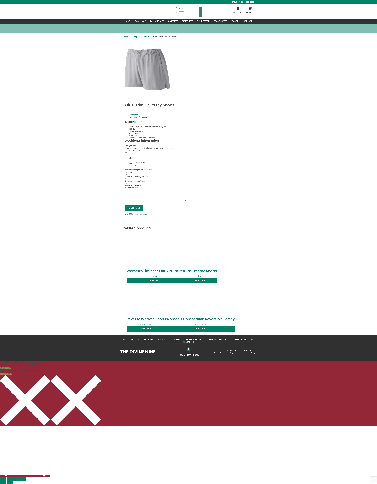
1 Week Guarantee (136, 185)
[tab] (157, 115)
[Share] (10, 479)
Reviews (212, 340)
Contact (247, 21)
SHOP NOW (5, 368)
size (130, 163)
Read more (155, 281)
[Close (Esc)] (3, 479)
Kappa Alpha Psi (157, 21)
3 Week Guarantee (136, 177)
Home (127, 21)
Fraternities (187, 21)
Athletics (147, 37)
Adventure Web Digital (249, 353)
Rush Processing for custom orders (138, 170)
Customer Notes (131, 188)
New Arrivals (140, 21)
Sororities (173, 21)
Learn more (6, 374)
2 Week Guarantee (136, 181)
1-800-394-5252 (188, 355)
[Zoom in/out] (23, 479)
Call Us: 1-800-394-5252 (243, 2)
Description (133, 115)
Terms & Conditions (244, 340)
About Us (235, 21)
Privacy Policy (226, 340)
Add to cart (134, 208)
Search (179, 8)
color (130, 158)
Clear (137, 165)
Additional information (138, 117)
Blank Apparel (203, 21)
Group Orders (220, 21)
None (129, 172)
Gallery (203, 340)
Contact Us (188, 342)
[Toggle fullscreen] (16, 479)
